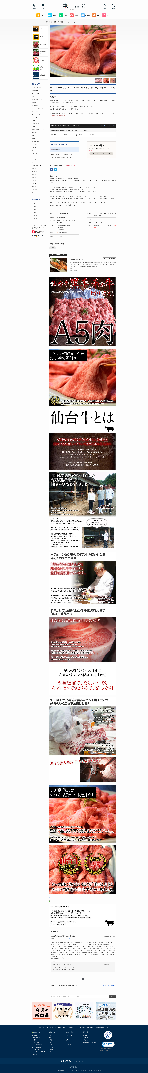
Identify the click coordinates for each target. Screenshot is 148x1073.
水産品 (54, 15)
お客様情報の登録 (36, 1037)
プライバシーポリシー (88, 1040)
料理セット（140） (36, 114)
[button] (108, 1044)
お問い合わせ (35, 1054)
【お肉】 (52, 247)
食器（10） (34, 147)
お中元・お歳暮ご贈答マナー (39, 1051)
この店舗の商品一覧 (110, 258)
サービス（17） (35, 144)
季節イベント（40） (36, 193)
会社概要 (85, 1035)
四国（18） (34, 187)
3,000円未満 (34, 203)
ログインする (35, 1035)
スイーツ (109, 15)
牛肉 (42, 22)
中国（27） (34, 184)
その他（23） (35, 117)
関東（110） (35, 168)
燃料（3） (34, 135)
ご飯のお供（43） (36, 153)
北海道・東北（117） (37, 165)
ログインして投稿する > (109, 985)
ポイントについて (36, 1049)
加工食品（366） (36, 105)
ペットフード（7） (36, 162)
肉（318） (34, 96)
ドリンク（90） (35, 111)
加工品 (98, 15)
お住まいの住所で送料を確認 (108, 125)
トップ (33, 22)
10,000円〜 (34, 215)
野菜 (50, 1037)
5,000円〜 (34, 209)
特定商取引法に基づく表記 (89, 1042)
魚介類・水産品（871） (37, 99)
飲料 (50, 1051)
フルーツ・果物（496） (37, 93)
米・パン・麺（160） (37, 87)
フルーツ (43, 15)
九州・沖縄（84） (36, 190)
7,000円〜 (34, 212)
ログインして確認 (63, 232)
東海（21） (34, 174)
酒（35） (34, 126)
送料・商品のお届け (37, 1047)
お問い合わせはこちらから (70, 165)
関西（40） (34, 178)
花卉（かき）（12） (36, 150)
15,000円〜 (34, 218)
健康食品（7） (35, 132)
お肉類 (76, 15)
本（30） (34, 138)
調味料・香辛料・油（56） (38, 129)
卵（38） (34, 120)
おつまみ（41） (35, 156)
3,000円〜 (34, 206)
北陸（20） (34, 181)
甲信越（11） (35, 171)
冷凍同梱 (87, 15)
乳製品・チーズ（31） (37, 123)
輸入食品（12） (35, 159)
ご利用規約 (85, 1037)
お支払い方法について (37, 1044)
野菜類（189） (35, 90)
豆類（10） (34, 102)
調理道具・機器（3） (37, 141)
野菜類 (65, 15)
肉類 (50, 1042)
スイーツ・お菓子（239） (38, 108)
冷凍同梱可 (51, 1049)
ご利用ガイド (35, 1040)
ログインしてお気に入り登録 (102, 154)
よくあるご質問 (35, 1042)
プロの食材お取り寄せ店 (62, 213)
